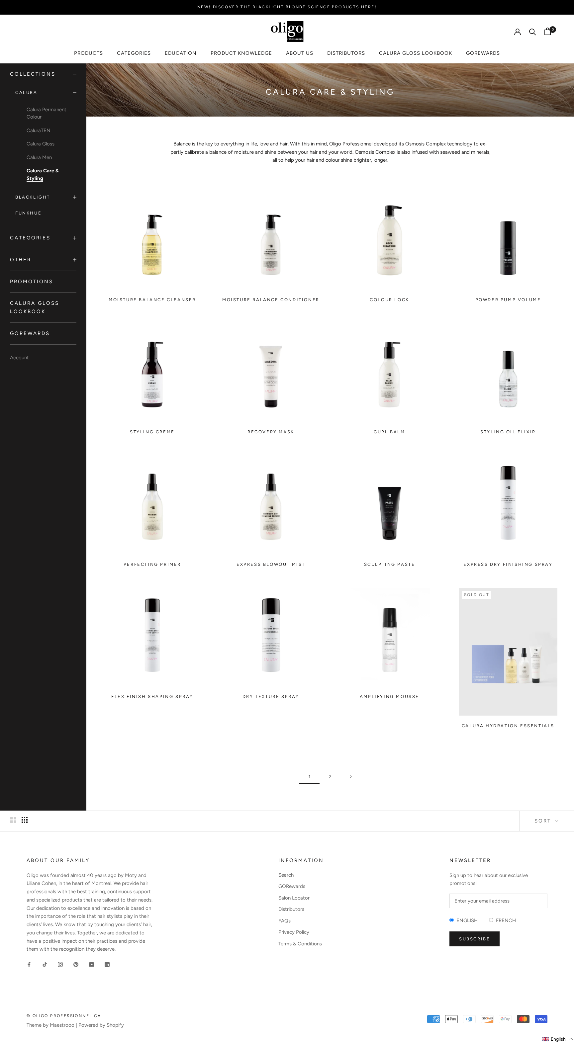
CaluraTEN (38, 130)
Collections (32, 74)
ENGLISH (466, 920)
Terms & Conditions (300, 944)
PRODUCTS (88, 53)
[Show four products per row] (25, 820)
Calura (26, 92)
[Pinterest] (75, 964)
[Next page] (350, 776)
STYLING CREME (152, 431)
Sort (543, 821)
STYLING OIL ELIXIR (508, 431)
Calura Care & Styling (43, 174)
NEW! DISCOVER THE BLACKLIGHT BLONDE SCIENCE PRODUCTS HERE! (287, 7)
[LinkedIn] (107, 964)
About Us (299, 53)
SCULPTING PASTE (389, 564)
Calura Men (39, 157)
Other (20, 260)
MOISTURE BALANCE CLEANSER (152, 299)
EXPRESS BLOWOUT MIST (271, 564)
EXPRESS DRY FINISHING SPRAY (507, 564)
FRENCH (504, 920)
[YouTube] (91, 964)
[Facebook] (29, 964)
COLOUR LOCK (389, 299)
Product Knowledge (241, 53)
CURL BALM (389, 431)
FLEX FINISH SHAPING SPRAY (152, 696)
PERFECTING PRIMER (152, 564)
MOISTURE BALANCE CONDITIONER (271, 299)
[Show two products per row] (13, 820)
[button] (558, 1039)
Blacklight (32, 197)
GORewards (483, 53)
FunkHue (28, 213)
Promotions (31, 282)
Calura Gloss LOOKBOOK (415, 53)
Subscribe (474, 938)
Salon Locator (294, 898)
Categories (134, 53)
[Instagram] (60, 964)
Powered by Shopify (101, 1025)
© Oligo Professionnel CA (64, 1015)
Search (286, 875)
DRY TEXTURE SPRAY (270, 696)
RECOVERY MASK (270, 431)
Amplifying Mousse (389, 696)
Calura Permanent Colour (46, 113)
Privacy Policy (293, 932)
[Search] (532, 31)
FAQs (284, 921)
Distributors (346, 53)
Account (19, 358)
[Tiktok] (44, 964)
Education (181, 53)
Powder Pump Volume (508, 299)
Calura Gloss (40, 144)
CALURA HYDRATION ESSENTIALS (508, 725)
